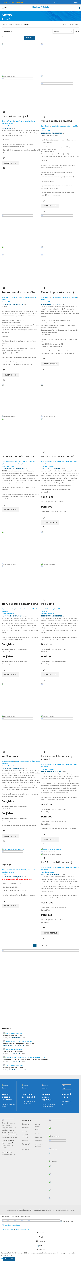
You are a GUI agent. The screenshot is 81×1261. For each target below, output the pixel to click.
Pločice (24, 1131)
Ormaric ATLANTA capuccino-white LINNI (18, 1044)
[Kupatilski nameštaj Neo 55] (17, 399)
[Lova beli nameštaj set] (17, 59)
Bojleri (37, 1130)
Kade (37, 1133)
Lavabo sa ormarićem (64, 126)
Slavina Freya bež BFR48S (13, 1051)
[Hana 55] (13, 849)
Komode (54, 126)
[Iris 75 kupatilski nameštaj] (51, 849)
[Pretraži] (76, 8)
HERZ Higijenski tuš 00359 (12, 1036)
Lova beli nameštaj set (15, 116)
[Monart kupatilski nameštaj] (57, 230)
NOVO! (56, 2)
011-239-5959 (7, 1152)
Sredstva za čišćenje (39, 1145)
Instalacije (25, 1127)
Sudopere (38, 1137)
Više (1, 1259)
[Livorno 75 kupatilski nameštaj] (57, 399)
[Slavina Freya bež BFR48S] (12, 1049)
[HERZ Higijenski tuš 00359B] (13, 1065)
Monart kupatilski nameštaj (57, 292)
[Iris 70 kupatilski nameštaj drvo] (17, 547)
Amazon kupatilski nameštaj (18, 292)
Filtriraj (29, 38)
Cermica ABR (45, 131)
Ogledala (74, 126)
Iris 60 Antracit (10, 756)
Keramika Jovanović (8, 121)
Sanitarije (25, 1140)
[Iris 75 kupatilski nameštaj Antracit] (57, 699)
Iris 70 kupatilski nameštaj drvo (20, 603)
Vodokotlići (25, 1149)
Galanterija (25, 1124)
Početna (4, 24)
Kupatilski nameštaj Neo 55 (18, 456)
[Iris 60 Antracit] (17, 699)
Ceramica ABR (45, 126)
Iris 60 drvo (47, 603)
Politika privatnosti (8, 1229)
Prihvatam (9, 1259)
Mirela (4, 870)
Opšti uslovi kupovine (22, 1229)
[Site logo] (40, 7)
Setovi (11, 123)
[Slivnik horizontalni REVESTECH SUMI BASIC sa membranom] (24, 1057)
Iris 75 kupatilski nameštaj (56, 862)
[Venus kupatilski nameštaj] (57, 59)
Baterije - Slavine (38, 1125)
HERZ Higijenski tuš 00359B (13, 1068)
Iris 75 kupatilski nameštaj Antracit (56, 757)
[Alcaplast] (57, 1159)
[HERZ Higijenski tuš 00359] (12, 1033)
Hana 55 (7, 864)
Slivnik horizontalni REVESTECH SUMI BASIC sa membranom (25, 1060)
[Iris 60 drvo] (57, 547)
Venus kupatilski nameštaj (56, 121)
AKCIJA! (76, 2)
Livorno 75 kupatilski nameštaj (59, 456)
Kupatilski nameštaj (15, 24)
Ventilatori (38, 1140)
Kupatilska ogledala (21, 121)
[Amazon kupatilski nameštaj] (17, 230)
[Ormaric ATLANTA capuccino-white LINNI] (18, 1041)
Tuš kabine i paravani (26, 1145)
